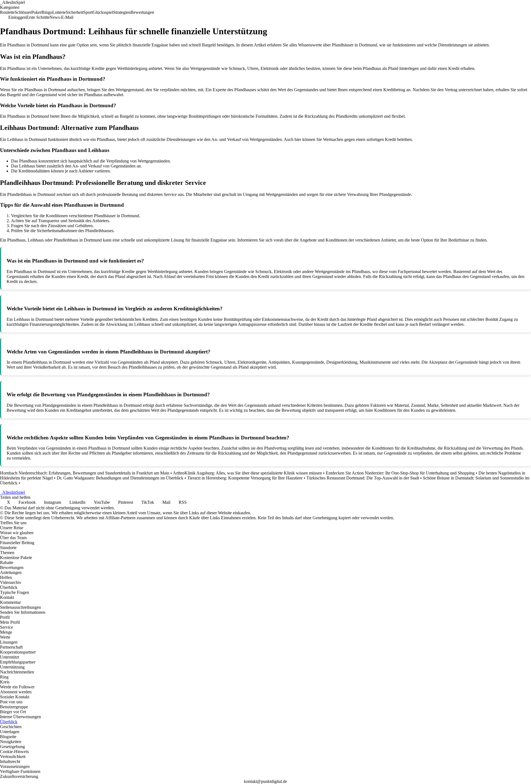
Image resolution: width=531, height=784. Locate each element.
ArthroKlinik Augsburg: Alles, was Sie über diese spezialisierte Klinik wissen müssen (247, 473)
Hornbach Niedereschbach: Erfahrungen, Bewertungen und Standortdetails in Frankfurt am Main (84, 473)
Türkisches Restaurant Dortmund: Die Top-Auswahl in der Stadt (362, 478)
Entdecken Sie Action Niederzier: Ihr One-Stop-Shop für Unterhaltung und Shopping (400, 473)
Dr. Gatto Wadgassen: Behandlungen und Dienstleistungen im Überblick (120, 478)
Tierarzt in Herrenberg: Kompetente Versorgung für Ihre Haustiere (245, 478)
